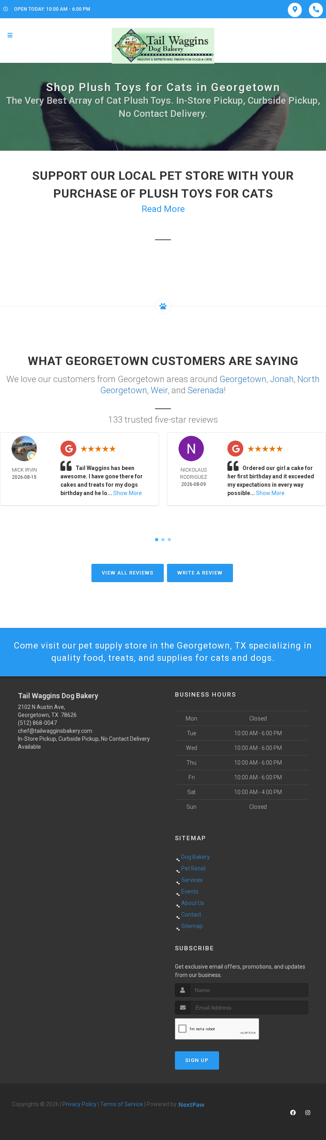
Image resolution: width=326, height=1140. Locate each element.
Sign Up (197, 1060)
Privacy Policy (79, 1104)
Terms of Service (121, 1104)
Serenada (206, 390)
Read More (163, 209)
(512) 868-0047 (37, 723)
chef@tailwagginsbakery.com (55, 731)
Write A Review (200, 573)
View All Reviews (127, 573)
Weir (159, 390)
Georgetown (242, 379)
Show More (127, 493)
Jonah (282, 379)
